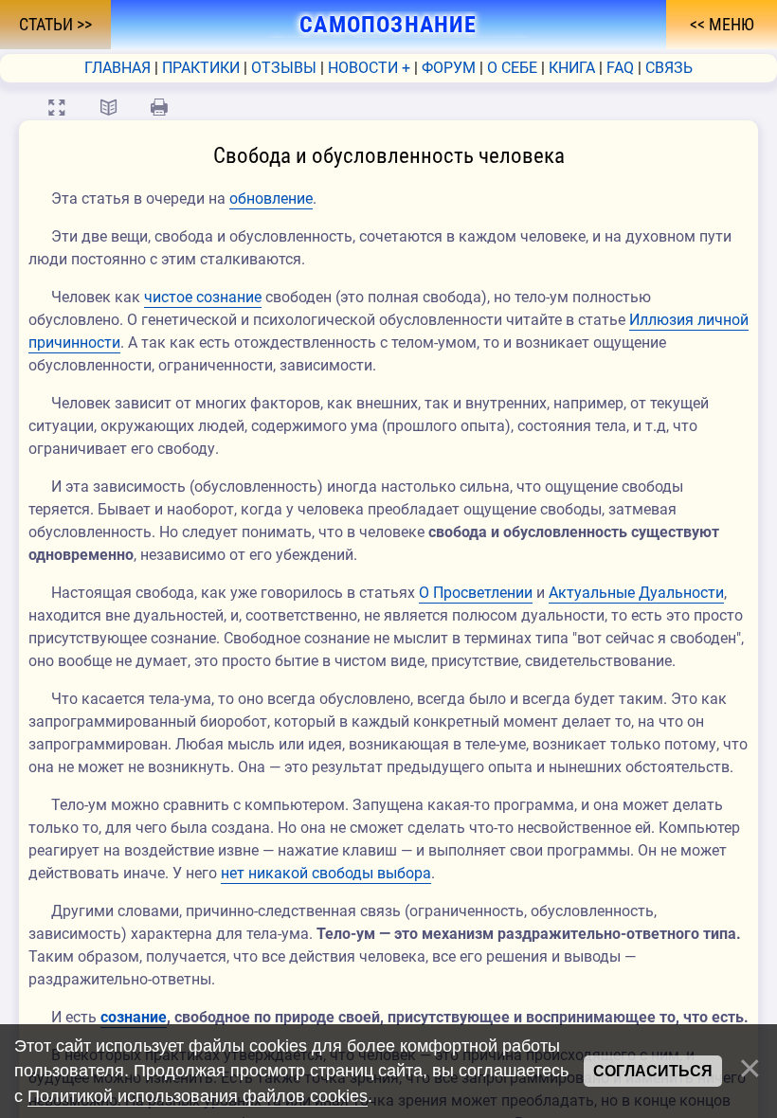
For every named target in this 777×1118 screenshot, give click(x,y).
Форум (449, 68)
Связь (669, 68)
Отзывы (283, 68)
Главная (117, 68)
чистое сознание (203, 297)
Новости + (369, 68)
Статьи (48, 24)
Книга (572, 68)
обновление (271, 198)
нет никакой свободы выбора (326, 873)
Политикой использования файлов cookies (197, 1096)
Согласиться (653, 1071)
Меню (729, 24)
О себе (512, 68)
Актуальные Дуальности (636, 593)
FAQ (620, 68)
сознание (133, 1017)
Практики (201, 68)
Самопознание (388, 24)
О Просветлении (476, 593)
